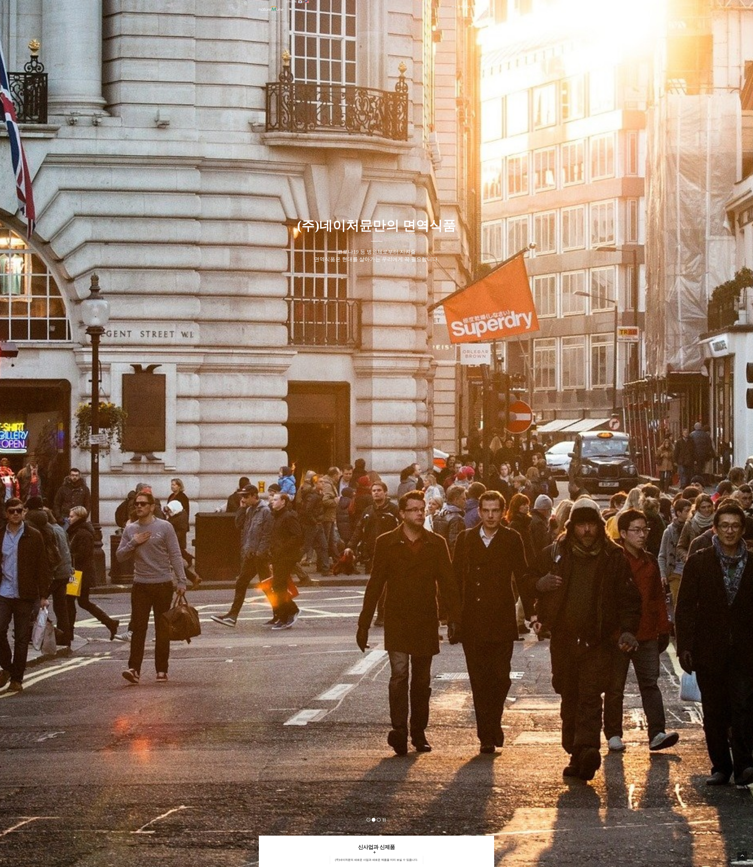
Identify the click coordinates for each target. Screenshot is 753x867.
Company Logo (271, 10)
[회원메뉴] (492, 9)
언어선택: (290, 1)
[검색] (485, 9)
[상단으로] (742, 856)
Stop (384, 820)
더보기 (374, 852)
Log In (493, 15)
